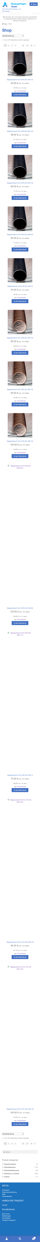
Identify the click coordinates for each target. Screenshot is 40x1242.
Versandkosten (21, 91)
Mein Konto (6, 1214)
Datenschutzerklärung (9, 1192)
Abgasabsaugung (10, 1167)
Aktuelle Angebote (10, 1164)
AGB (3, 1194)
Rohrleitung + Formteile (11, 1173)
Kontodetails (6, 1218)
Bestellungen (6, 1216)
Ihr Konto (6, 1239)
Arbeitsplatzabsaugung (11, 1170)
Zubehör (7, 1177)
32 (23, 45)
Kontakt (4, 1205)
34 (31, 45)
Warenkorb (31, 1237)
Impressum (5, 1190)
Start (5, 24)
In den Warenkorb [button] (20, 95)
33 (27, 45)
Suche (20, 1239)
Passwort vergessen (9, 1220)
